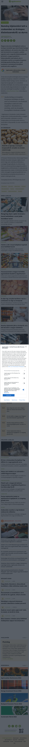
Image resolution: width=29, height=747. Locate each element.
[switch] (24, 373)
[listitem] (14, 370)
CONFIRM (8, 395)
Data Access (14, 400)
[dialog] (14, 373)
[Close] (26, 347)
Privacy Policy (22, 400)
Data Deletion (7, 400)
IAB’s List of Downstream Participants (16, 366)
